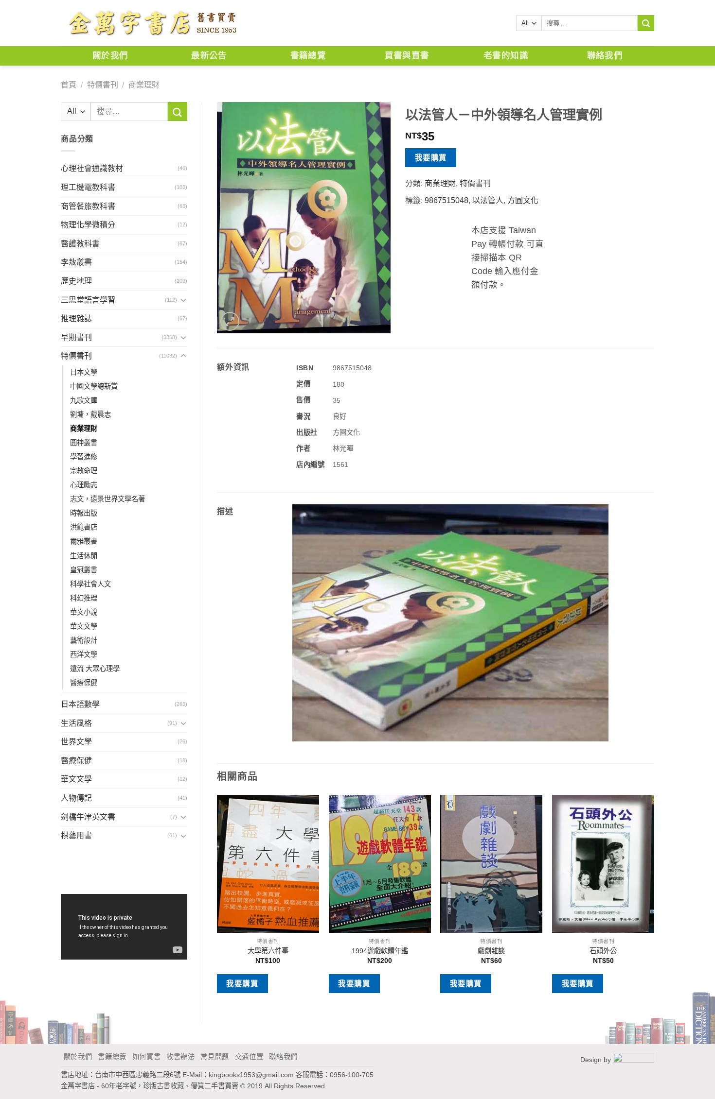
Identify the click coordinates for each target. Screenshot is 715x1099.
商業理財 (144, 85)
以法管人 (487, 200)
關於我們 (110, 56)
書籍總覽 (308, 56)
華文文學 (83, 626)
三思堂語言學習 (88, 300)
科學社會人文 (90, 584)
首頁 (68, 85)
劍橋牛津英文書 (88, 817)
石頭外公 (603, 951)
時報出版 (83, 513)
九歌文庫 (83, 400)
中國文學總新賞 (94, 386)
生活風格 (76, 723)
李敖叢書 (76, 262)
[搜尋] (646, 23)
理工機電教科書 (88, 187)
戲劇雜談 (491, 951)
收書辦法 (180, 1057)
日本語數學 (80, 704)
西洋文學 (83, 654)
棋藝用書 (76, 835)
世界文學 (76, 742)
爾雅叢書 (83, 541)
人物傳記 (76, 798)
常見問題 (214, 1057)
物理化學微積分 (88, 225)
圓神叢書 (83, 442)
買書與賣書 (407, 56)
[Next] (653, 901)
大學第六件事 (268, 951)
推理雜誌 (76, 318)
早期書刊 (76, 337)
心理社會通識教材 (92, 168)
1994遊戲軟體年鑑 (380, 951)
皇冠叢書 (83, 570)
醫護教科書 (80, 244)
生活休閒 (83, 556)
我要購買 (431, 158)
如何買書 (146, 1057)
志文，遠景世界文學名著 (107, 499)
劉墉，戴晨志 (90, 414)
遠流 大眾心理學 (95, 668)
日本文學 (83, 372)
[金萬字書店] (152, 23)
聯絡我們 (605, 56)
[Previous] (217, 901)
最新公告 (209, 56)
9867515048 (446, 200)
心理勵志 (83, 485)
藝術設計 (83, 640)
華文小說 (83, 612)
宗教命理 (83, 471)
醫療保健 (83, 683)
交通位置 (249, 1057)
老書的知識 (505, 56)
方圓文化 (522, 200)
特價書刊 (102, 85)
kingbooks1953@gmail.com (251, 1075)
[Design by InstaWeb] (633, 1059)
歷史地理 (76, 281)
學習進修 (83, 457)
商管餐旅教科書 (88, 206)
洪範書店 (83, 527)
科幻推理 (83, 598)
